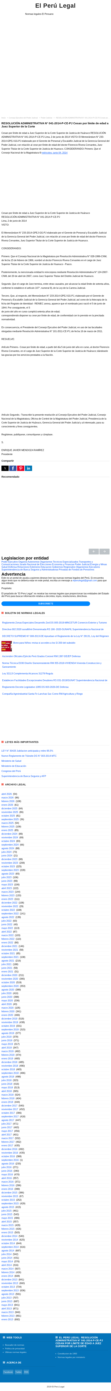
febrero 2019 (7, 1055)
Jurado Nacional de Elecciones (35, 564)
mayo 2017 (7, 1131)
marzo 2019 (7, 1051)
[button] (5, 468)
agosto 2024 (7, 848)
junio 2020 (6, 997)
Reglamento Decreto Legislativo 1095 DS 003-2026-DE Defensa (35, 687)
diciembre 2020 (9, 975)
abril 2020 (6, 1004)
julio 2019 (6, 1037)
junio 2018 (6, 1084)
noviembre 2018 (9, 1066)
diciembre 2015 (9, 1192)
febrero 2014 (7, 1272)
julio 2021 (6, 964)
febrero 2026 (7, 801)
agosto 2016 (7, 1163)
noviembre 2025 (9, 812)
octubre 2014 (8, 1243)
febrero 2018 (7, 1098)
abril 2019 (6, 1047)
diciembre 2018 (9, 1062)
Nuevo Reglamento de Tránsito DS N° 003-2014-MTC (29, 756)
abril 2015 (6, 1221)
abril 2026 (6, 794)
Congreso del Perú (11, 771)
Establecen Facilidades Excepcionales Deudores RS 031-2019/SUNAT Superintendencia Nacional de (54, 680)
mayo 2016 (7, 1174)
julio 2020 (6, 993)
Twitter (18, 1372)
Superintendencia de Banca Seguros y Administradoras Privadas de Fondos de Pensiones (47, 569)
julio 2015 (6, 1211)
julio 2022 (6, 921)
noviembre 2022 (9, 906)
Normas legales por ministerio (71, 1357)
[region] (55, 41)
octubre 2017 (8, 1113)
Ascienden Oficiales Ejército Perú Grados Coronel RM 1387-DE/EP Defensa (41, 656)
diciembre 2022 (9, 902)
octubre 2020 (8, 982)
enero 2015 (7, 1232)
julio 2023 (6, 877)
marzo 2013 (7, 1312)
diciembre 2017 (9, 1105)
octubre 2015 (8, 1200)
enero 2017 (7, 1145)
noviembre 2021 (9, 950)
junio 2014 (6, 1258)
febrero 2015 (7, 1229)
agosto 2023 (7, 873)
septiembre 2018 (10, 1073)
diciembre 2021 (9, 946)
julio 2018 (6, 1080)
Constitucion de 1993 (67, 1353)
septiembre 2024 (10, 845)
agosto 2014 (7, 1250)
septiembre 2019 (10, 1029)
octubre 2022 (8, 910)
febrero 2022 (7, 939)
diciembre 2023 (9, 859)
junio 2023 (6, 881)
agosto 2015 (7, 1207)
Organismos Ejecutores (88, 567)
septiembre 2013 (10, 1290)
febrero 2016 (7, 1185)
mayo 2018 (7, 1087)
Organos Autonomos (28, 562)
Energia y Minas (98, 564)
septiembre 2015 (10, 1203)
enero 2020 (7, 1015)
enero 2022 (7, 942)
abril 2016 (6, 1178)
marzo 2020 (7, 1008)
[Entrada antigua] (104, 551)
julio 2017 (6, 1124)
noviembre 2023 (9, 863)
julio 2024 (6, 852)
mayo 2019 (7, 1044)
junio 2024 (6, 855)
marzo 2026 (7, 797)
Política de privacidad (15, 1348)
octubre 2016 (8, 1156)
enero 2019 (7, 1058)
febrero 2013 (7, 1316)
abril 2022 (6, 931)
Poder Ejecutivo (9, 562)
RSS (26, 1372)
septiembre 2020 (10, 986)
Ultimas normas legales (15, 1352)
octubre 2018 (8, 1069)
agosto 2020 (7, 989)
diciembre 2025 (9, 808)
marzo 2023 (7, 892)
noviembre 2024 (9, 837)
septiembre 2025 (10, 819)
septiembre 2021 (10, 957)
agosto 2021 (7, 960)
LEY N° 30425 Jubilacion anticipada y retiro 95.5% (27, 751)
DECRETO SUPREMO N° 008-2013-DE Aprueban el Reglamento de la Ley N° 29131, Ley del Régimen (55, 636)
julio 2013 (6, 1297)
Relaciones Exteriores (28, 567)
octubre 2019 (8, 1026)
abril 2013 (6, 1308)
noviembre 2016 (9, 1153)
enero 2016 (7, 1189)
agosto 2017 (7, 1120)
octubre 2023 (8, 866)
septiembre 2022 (10, 913)
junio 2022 (6, 924)
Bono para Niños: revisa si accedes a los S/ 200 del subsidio (44, 643)
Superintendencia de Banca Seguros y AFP (23, 776)
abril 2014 (6, 1265)
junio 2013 (6, 1301)
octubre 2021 (8, 953)
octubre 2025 (8, 816)
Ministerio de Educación (13, 766)
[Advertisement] (55, 92)
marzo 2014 (7, 1268)
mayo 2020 (7, 1000)
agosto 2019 (7, 1033)
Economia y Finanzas (63, 564)
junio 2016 (6, 1171)
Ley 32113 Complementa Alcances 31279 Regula (27, 673)
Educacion (46, 567)
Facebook (8, 1372)
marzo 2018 (7, 1095)
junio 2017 (6, 1127)
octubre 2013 (8, 1287)
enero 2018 (7, 1102)
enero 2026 (7, 805)
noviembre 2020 (9, 979)
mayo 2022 (7, 928)
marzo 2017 (7, 1138)
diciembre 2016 (9, 1149)
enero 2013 (7, 1319)
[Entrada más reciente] (94, 551)
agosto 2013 (7, 1294)
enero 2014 (7, 1276)
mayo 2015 (7, 1218)
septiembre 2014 (10, 1247)
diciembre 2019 (9, 1018)
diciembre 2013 (9, 1279)
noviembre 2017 (9, 1109)
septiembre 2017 (10, 1116)
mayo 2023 (7, 884)
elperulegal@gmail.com (85, 580)
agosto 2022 (7, 917)
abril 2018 (6, 1091)
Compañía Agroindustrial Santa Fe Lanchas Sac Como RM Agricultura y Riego (42, 694)
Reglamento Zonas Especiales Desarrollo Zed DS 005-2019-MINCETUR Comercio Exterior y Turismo (54, 622)
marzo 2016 (7, 1182)
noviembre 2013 (9, 1283)
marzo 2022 (7, 935)
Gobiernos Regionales (63, 567)
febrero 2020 (7, 1011)
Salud (4, 567)
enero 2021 (7, 971)
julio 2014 (6, 1254)
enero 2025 (7, 830)
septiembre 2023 (10, 870)
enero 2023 (7, 899)
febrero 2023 (7, 895)
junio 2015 (6, 1214)
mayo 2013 (7, 1305)
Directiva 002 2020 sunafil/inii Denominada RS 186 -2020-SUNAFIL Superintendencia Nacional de (53, 629)
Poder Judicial (82, 564)
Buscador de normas (14, 1345)
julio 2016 (6, 1167)
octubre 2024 (8, 841)
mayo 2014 (7, 1261)
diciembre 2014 (9, 1236)
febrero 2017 (7, 1142)
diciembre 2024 (9, 834)
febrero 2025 (7, 826)
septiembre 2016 (10, 1160)
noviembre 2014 (9, 1240)
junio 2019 (6, 1040)
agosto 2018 (7, 1076)
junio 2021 (6, 968)
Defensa (12, 567)
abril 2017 (6, 1134)
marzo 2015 (7, 1225)
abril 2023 (6, 888)
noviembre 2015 (9, 1196)
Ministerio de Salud (11, 761)
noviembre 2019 (9, 1022)
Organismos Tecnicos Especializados (59, 562)
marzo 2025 (7, 823)
